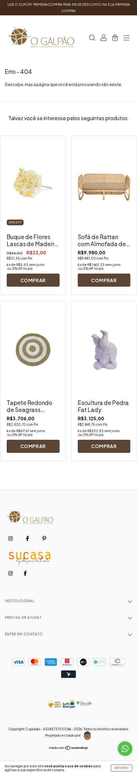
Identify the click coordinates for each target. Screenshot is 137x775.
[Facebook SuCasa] (25, 573)
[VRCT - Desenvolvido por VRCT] (87, 735)
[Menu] (126, 38)
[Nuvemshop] (69, 748)
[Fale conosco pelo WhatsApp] (125, 748)
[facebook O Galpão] (28, 538)
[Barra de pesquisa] (92, 38)
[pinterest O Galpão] (44, 538)
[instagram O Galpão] (11, 538)
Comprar (33, 280)
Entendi (121, 768)
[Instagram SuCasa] (11, 573)
